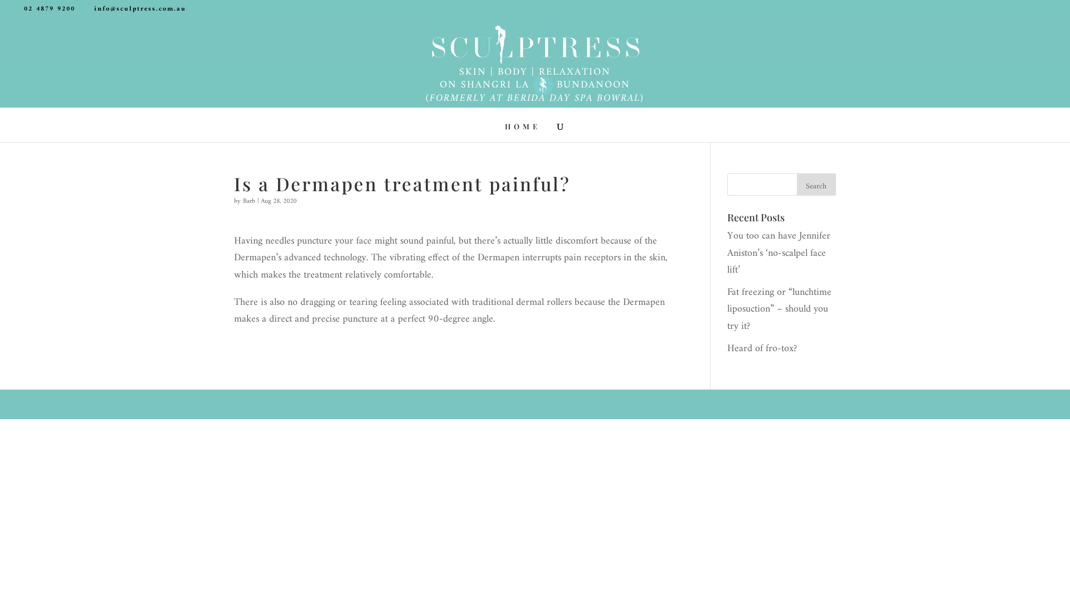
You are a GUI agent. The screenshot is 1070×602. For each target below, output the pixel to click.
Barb (249, 201)
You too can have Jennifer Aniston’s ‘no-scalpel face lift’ (778, 253)
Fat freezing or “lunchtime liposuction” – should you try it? (779, 309)
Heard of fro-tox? (762, 348)
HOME (523, 127)
